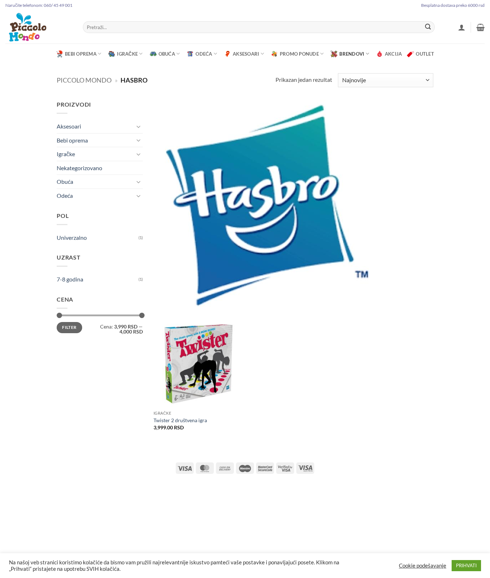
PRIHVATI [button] (466, 565)
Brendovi (351, 54)
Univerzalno (72, 237)
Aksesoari (246, 54)
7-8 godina (70, 279)
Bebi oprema (80, 54)
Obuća (167, 54)
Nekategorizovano (79, 167)
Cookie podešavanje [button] (422, 566)
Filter (69, 327)
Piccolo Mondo (84, 80)
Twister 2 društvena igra (180, 420)
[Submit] (428, 27)
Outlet (425, 54)
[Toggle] (138, 126)
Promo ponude (299, 54)
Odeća (203, 54)
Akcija (393, 54)
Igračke (127, 54)
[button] (461, 27)
